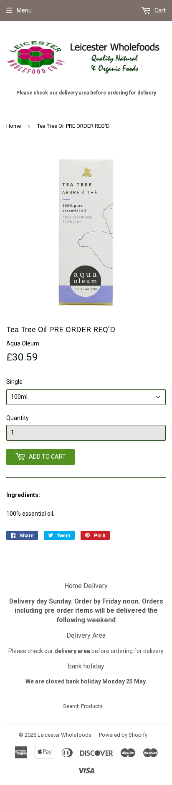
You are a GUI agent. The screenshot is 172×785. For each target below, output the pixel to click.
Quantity (17, 418)
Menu (24, 10)
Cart (159, 10)
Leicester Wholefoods (64, 735)
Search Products (83, 706)
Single (14, 381)
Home (13, 126)
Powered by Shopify (123, 735)
